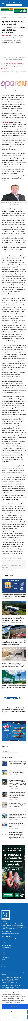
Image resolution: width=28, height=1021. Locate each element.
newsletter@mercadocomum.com (10, 933)
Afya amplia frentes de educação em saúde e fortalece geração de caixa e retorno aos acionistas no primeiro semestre (14, 642)
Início (3, 17)
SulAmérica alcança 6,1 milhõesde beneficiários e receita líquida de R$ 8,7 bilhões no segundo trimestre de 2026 (13, 665)
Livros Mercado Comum (6, 0)
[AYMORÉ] (14, 740)
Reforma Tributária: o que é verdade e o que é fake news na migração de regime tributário (16, 772)
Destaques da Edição (7, 35)
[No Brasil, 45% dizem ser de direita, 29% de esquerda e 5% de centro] (4, 825)
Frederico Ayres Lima (7, 569)
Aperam (19, 558)
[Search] (25, 3)
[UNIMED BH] (13, 899)
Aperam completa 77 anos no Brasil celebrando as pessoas (11, 562)
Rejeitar (15, 1017)
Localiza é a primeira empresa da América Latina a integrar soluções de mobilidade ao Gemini (14, 687)
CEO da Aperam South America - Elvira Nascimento (12, 566)
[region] (14, 1005)
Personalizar (14, 1011)
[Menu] (3, 3)
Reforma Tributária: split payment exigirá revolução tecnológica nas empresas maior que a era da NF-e (14, 596)
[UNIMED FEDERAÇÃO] (14, 11)
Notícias (6, 17)
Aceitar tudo (14, 1006)
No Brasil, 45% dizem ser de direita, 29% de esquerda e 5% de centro (17, 825)
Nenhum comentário (7, 37)
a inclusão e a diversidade (9, 558)
